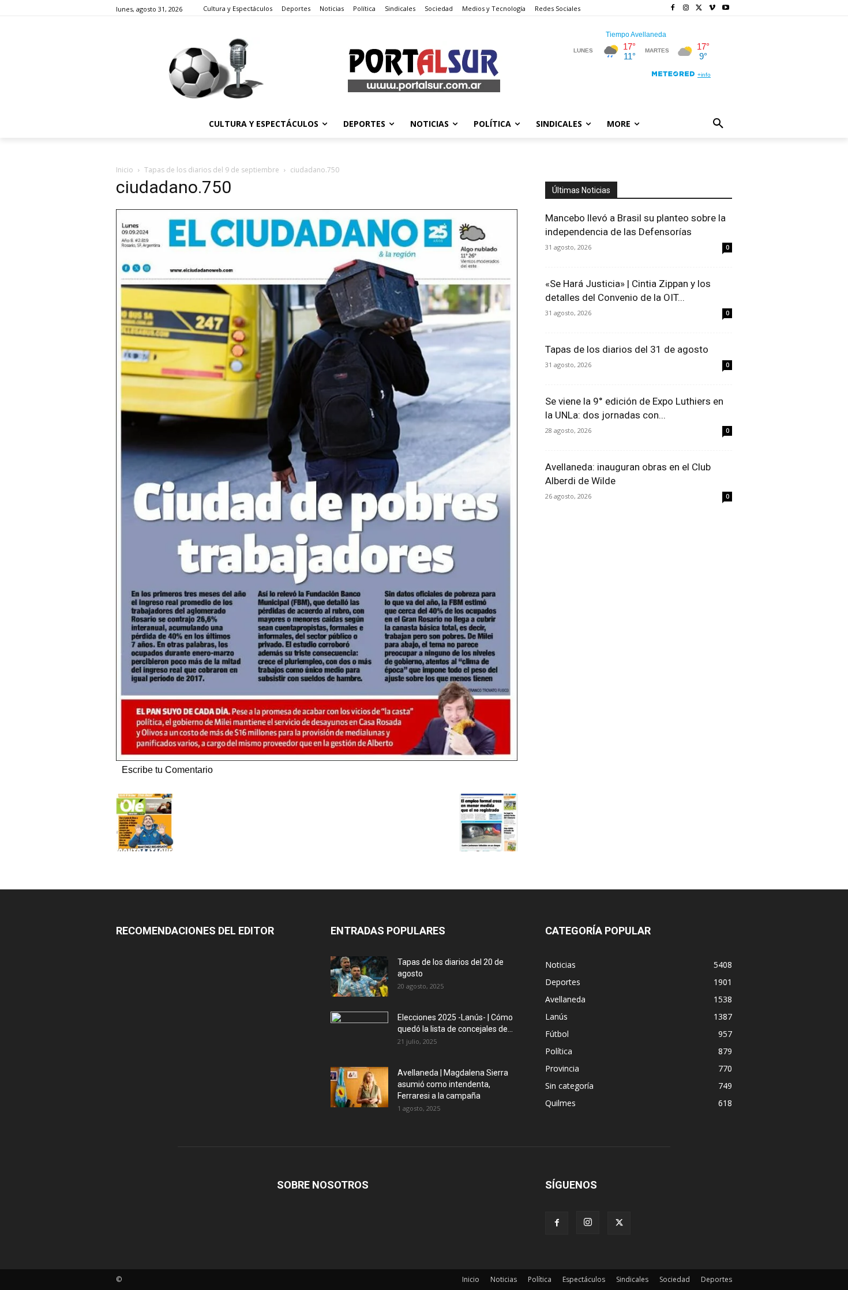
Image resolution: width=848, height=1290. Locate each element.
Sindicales (632, 1279)
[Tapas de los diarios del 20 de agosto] (359, 976)
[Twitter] (699, 8)
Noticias (503, 1279)
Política (539, 1279)
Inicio (124, 170)
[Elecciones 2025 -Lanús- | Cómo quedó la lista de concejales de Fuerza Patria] (359, 1032)
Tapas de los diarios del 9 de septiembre (211, 170)
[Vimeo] (712, 8)
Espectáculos (583, 1279)
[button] (718, 124)
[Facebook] (673, 8)
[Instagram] (686, 8)
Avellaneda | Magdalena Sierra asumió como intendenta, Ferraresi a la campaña (452, 1084)
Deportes (716, 1279)
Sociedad (674, 1279)
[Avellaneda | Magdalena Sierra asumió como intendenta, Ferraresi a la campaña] (359, 1087)
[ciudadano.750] (316, 758)
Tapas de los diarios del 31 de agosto (626, 349)
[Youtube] (725, 8)
